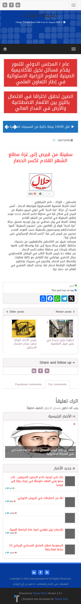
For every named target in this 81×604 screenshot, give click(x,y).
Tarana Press (40, 593)
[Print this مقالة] (40, 194)
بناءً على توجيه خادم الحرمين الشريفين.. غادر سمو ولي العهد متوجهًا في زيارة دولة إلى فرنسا (37, 481)
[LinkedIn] (18, 5)
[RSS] (5, 5)
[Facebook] (12, 5)
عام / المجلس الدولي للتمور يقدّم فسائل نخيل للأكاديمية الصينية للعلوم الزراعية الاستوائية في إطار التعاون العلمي (41, 72)
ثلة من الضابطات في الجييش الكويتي (40, 498)
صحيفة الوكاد (40, 15)
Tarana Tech (61, 599)
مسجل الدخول (52, 408)
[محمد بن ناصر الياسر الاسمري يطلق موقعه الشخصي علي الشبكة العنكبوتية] (40, 440)
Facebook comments (28, 384)
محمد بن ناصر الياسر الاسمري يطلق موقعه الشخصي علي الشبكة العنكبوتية (42, 452)
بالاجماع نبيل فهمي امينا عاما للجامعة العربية (36, 529)
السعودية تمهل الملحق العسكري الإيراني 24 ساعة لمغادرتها (36, 547)
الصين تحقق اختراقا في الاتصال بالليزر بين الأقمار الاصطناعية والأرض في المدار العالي (40, 102)
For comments (57, 384)
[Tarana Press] (17, 599)
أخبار (71, 286)
